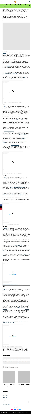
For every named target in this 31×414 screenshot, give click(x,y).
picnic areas (11, 194)
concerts (16, 78)
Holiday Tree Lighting (21, 187)
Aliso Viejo (9, 66)
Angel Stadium (21, 307)
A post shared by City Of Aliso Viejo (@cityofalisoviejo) (9, 102)
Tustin (4, 288)
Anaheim (4, 289)
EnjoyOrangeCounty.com (9, 412)
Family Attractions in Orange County (9, 359)
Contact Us (5, 395)
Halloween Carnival (13, 187)
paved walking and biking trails (23, 134)
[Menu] (1, 1)
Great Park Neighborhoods (17, 119)
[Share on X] (1, 207)
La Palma (4, 177)
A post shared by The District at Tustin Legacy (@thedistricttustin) (11, 346)
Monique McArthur (7, 366)
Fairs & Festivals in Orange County (23, 357)
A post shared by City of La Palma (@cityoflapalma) (13, 224)
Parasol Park (15, 121)
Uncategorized (4, 368)
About (14, 412)
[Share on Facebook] (1, 205)
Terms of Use (28, 412)
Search (4, 400)
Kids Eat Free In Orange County (22, 359)
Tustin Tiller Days (19, 321)
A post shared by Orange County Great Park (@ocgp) (9, 173)
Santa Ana (15, 288)
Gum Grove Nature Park (17, 245)
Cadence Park (10, 121)
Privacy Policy (24, 412)
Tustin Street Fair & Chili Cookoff (8, 322)
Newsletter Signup (6, 404)
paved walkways (6, 194)
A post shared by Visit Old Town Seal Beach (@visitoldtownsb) (10, 284)
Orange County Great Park (9, 130)
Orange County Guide (7, 357)
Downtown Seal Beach (7, 247)
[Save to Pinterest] (1, 209)
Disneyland (16, 307)
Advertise (5, 397)
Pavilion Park (22, 121)
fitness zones (21, 194)
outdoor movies (9, 78)
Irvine (4, 106)
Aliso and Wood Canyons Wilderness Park (10, 73)
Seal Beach (5, 228)
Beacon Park (5, 121)
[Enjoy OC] (15, 1)
